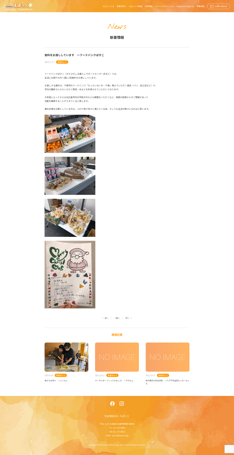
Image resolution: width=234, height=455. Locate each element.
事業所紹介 (121, 6)
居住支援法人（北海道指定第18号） (20, 9)
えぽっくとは (108, 6)
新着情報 (200, 6)
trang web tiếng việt (185, 6)
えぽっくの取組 (135, 6)
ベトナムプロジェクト (164, 6)
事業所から (62, 62)
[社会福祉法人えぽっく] (19, 5)
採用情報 (148, 6)
